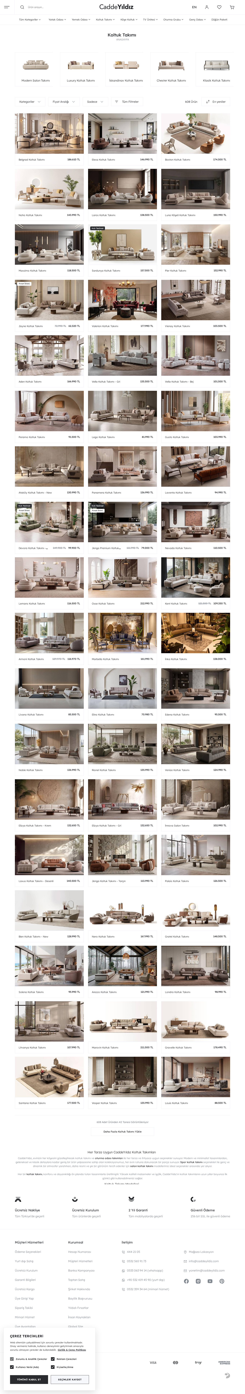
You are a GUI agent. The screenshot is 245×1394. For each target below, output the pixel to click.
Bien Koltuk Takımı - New (33, 936)
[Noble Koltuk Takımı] (49, 744)
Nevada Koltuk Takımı (178, 548)
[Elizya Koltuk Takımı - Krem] (49, 799)
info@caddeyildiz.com (204, 1261)
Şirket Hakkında (79, 1289)
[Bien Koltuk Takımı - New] (49, 910)
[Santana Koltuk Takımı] (49, 1077)
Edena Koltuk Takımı (177, 714)
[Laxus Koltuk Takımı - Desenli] (49, 855)
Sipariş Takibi (24, 1308)
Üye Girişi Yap (24, 1298)
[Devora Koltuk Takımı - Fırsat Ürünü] (49, 522)
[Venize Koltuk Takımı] (195, 744)
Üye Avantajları (25, 1326)
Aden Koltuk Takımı (30, 381)
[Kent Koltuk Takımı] (195, 577)
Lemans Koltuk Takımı (32, 603)
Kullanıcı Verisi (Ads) (27, 1367)
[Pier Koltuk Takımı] (195, 244)
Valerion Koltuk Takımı (105, 326)
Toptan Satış (76, 1280)
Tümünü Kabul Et (29, 1379)
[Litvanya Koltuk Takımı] (49, 1021)
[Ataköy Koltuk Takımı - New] (49, 466)
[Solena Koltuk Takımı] (49, 966)
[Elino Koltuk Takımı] (122, 688)
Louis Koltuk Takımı (176, 1103)
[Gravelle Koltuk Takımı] (195, 1021)
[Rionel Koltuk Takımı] (122, 744)
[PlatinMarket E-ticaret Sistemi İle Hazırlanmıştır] (227, 1376)
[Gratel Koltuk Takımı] (195, 910)
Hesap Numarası (79, 1252)
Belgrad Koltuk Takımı (32, 159)
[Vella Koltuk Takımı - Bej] (195, 355)
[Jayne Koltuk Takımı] (49, 300)
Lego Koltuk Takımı (103, 437)
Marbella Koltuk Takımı (105, 659)
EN (194, 7)
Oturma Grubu (172, 19)
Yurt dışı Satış (24, 1261)
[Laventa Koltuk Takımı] (195, 466)
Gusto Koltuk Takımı (177, 437)
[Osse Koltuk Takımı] (122, 577)
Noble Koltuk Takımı (31, 770)
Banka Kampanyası (81, 1270)
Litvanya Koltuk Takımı (32, 1047)
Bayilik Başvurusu (80, 1298)
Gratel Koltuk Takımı (177, 936)
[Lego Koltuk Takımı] (122, 411)
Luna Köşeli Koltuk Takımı (180, 215)
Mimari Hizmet (25, 1317)
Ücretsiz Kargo (25, 1289)
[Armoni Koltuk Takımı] (49, 633)
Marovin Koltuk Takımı (105, 1047)
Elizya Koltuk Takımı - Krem (35, 825)
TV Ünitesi (149, 19)
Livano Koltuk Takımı (31, 714)
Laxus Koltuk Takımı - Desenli (36, 881)
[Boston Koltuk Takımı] (195, 133)
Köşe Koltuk (128, 19)
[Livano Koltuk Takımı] (49, 688)
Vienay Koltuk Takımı (177, 326)
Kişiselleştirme (65, 1367)
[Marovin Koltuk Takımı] (122, 1021)
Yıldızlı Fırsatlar (78, 1308)
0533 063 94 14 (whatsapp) (145, 1270)
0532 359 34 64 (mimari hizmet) (148, 1289)
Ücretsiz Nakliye (27, 1210)
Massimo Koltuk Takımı (32, 270)
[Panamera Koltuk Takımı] (122, 466)
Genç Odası (196, 19)
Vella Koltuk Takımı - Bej (179, 381)
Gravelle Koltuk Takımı (178, 1047)
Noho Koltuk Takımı (30, 215)
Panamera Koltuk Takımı (106, 492)
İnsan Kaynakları (79, 1317)
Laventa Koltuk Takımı (178, 492)
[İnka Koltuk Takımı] (195, 633)
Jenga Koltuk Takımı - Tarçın (109, 881)
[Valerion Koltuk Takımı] (122, 300)
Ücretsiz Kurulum (85, 1210)
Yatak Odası (56, 19)
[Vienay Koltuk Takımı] (195, 300)
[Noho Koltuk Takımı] (49, 189)
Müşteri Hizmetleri (80, 1261)
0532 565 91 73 (136, 1261)
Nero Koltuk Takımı (103, 936)
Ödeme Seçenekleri (28, 1252)
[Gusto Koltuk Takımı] (195, 411)
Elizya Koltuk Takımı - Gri (106, 825)
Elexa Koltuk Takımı (103, 159)
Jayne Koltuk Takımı (31, 326)
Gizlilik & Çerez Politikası (72, 1349)
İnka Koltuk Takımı (176, 659)
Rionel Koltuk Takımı (104, 770)
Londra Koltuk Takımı (177, 992)
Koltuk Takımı (104, 19)
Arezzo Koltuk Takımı (104, 992)
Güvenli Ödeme (203, 1210)
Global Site (75, 1326)
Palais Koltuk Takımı (177, 881)
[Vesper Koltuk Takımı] (122, 1077)
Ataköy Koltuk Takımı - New (35, 492)
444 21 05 (133, 1252)
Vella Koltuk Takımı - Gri (106, 381)
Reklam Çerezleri (66, 1359)
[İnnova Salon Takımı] (195, 799)
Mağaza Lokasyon (201, 1252)
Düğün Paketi (219, 19)
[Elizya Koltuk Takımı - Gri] (122, 799)
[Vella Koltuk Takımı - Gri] (122, 355)
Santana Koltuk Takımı (32, 1103)
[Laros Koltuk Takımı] (122, 189)
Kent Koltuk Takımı (176, 603)
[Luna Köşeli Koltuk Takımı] (195, 189)
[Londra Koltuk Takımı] (195, 966)
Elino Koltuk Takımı (103, 714)
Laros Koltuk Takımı (103, 215)
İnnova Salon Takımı (177, 825)
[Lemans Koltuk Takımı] (49, 577)
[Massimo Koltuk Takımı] (49, 244)
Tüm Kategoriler (28, 19)
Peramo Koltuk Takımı (32, 437)
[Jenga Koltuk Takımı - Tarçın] (122, 855)
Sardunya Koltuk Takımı (106, 270)
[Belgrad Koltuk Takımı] (49, 133)
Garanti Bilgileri (25, 1280)
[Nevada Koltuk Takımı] (195, 522)
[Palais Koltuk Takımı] (195, 855)
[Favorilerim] (219, 7)
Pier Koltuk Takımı (175, 270)
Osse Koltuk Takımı (103, 603)
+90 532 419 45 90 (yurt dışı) (146, 1280)
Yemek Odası (80, 19)
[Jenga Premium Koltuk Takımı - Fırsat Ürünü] (122, 522)
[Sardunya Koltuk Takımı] (122, 244)
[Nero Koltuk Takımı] (122, 910)
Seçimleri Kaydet (70, 1379)
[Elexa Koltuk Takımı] (122, 133)
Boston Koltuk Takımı (177, 159)
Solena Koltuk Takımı (31, 992)
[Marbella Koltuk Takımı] (122, 633)
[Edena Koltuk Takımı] (195, 688)
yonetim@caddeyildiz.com (207, 1270)
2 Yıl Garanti (138, 1210)
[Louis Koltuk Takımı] (195, 1077)
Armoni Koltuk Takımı (31, 659)
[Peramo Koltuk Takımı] (49, 411)
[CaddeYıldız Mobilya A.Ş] (116, 7)
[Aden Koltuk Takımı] (49, 355)
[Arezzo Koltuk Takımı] (122, 966)
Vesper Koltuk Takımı (104, 1103)
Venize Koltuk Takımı (177, 770)
